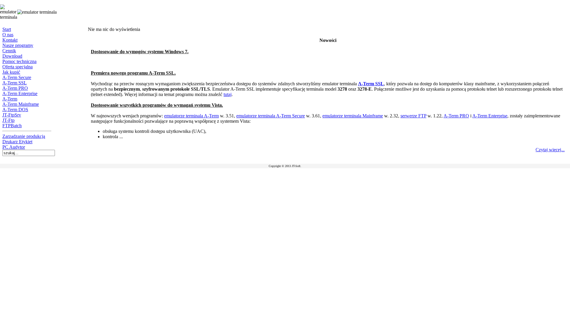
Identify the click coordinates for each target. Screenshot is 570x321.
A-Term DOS (15, 109)
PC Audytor (13, 147)
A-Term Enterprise (19, 93)
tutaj (228, 94)
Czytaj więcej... (550, 149)
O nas (7, 34)
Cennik (9, 50)
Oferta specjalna (17, 66)
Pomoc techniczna (19, 61)
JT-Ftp (8, 120)
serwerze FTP (413, 115)
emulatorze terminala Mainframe (352, 115)
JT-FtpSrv (11, 114)
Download (12, 56)
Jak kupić (11, 72)
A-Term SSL (14, 82)
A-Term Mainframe (20, 104)
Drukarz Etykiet (17, 141)
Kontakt (10, 40)
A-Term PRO (15, 88)
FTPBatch (12, 125)
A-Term (9, 98)
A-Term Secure (16, 77)
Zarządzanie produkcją (23, 136)
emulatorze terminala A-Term (191, 115)
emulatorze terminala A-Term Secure (270, 115)
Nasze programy (17, 45)
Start (6, 29)
